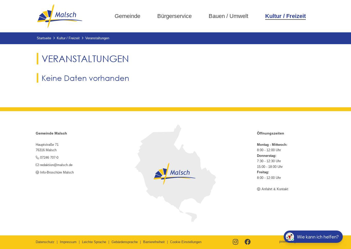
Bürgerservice (174, 16)
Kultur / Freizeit (285, 16)
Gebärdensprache (125, 242)
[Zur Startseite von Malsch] (59, 16)
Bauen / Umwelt (228, 16)
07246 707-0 (49, 157)
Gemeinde (127, 16)
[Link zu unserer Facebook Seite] (248, 242)
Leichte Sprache (94, 242)
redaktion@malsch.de (56, 165)
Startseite (44, 38)
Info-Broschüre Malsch (57, 172)
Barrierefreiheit (154, 242)
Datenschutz (45, 242)
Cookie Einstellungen (185, 242)
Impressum (68, 242)
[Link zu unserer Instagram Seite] (235, 242)
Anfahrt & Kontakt (275, 189)
